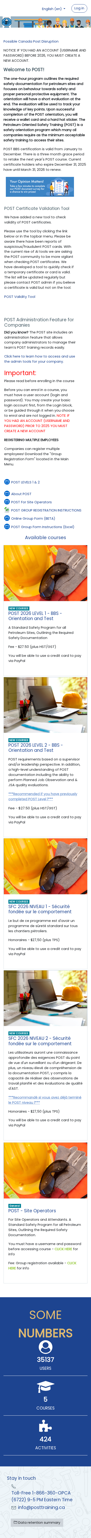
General (14, 1206)
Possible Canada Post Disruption (31, 41)
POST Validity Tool (19, 296)
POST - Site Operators (32, 1211)
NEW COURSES (18, 608)
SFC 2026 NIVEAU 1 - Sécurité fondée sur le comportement (40, 909)
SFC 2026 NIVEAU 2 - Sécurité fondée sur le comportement (40, 1041)
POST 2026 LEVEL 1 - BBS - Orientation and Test (35, 616)
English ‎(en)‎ (52, 9)
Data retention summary (38, 1522)
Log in (79, 8)
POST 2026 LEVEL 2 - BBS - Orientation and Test (35, 748)
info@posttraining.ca (41, 1507)
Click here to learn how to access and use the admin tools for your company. (39, 359)
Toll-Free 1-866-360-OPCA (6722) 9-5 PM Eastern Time (42, 1496)
